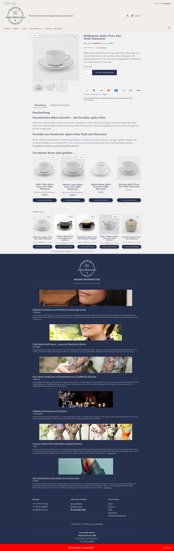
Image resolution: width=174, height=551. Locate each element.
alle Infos (98, 524)
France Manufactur (87, 279)
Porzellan (104, 94)
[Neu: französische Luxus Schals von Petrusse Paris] (85, 473)
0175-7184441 (166, 3)
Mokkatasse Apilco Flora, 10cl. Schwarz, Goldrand (87, 238)
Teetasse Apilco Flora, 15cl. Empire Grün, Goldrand (64, 238)
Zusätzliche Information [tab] (60, 105)
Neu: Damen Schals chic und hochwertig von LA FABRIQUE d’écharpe (64, 376)
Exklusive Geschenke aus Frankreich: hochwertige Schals (59, 309)
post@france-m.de (40, 509)
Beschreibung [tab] (40, 105)
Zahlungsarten (76, 506)
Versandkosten (102, 48)
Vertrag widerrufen (78, 509)
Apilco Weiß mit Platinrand (93, 98)
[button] (75, 37)
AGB (110, 509)
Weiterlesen (112, 453)
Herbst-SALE (74, 547)
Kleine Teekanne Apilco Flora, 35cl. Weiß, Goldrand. (109, 238)
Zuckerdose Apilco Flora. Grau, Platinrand (131, 238)
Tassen (131, 98)
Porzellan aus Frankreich (106, 98)
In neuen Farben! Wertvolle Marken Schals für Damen (57, 443)
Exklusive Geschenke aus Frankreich (50, 411)
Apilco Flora (91, 100)
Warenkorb (57, 28)
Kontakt (7, 3)
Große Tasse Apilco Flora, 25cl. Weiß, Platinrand (42, 238)
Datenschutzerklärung (117, 515)
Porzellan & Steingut (59, 251)
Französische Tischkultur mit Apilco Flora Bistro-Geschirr (56, 145)
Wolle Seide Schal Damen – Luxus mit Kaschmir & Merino (59, 344)
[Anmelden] (127, 15)
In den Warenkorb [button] (44, 200)
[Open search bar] (169, 28)
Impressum (112, 512)
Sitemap (111, 506)
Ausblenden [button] (167, 547)
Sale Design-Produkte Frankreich (121, 98)
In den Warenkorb (104, 72)
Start (52, 251)
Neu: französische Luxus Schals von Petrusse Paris (56, 478)
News (13, 3)
